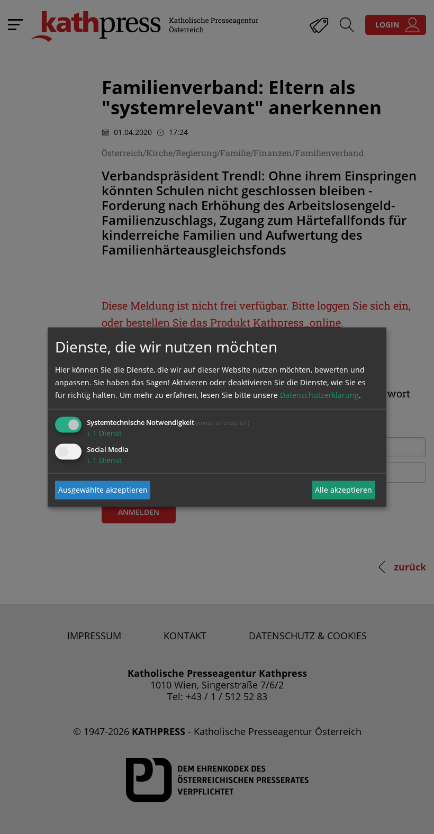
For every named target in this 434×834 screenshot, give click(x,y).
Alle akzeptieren (343, 490)
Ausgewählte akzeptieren (103, 490)
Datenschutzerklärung (319, 394)
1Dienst (104, 433)
